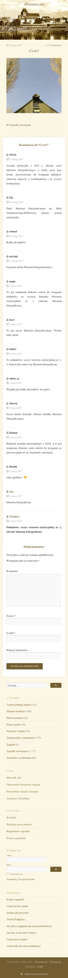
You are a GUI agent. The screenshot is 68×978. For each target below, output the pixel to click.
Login (9, 855)
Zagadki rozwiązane (20, 125)
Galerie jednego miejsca (19, 704)
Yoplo (40, 966)
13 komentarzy (55, 45)
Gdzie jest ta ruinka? (17, 939)
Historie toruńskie (16, 711)
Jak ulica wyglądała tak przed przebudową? (29, 926)
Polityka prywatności (19, 824)
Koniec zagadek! (15, 899)
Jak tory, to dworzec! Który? (21, 932)
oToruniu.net (34, 4)
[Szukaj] (55, 685)
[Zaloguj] (55, 869)
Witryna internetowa (17, 650)
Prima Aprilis (13, 724)
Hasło (9, 865)
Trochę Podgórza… (17, 919)
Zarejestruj (12, 879)
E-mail (10, 633)
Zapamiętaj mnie (16, 874)
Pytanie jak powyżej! (18, 912)
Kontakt (11, 817)
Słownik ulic (14, 777)
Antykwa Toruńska (18, 798)
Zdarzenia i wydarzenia (19, 757)
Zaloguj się (55, 961)
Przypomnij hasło (26, 879)
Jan (11, 491)
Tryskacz (14, 516)
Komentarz (12, 571)
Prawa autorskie (16, 838)
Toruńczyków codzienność (21, 737)
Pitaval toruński (15, 718)
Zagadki (11, 744)
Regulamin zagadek (18, 831)
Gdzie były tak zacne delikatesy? (24, 946)
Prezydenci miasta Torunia (22, 791)
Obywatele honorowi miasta (23, 784)
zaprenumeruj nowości (35, 974)
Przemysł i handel (16, 731)
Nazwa (11, 615)
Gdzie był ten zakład (17, 906)
